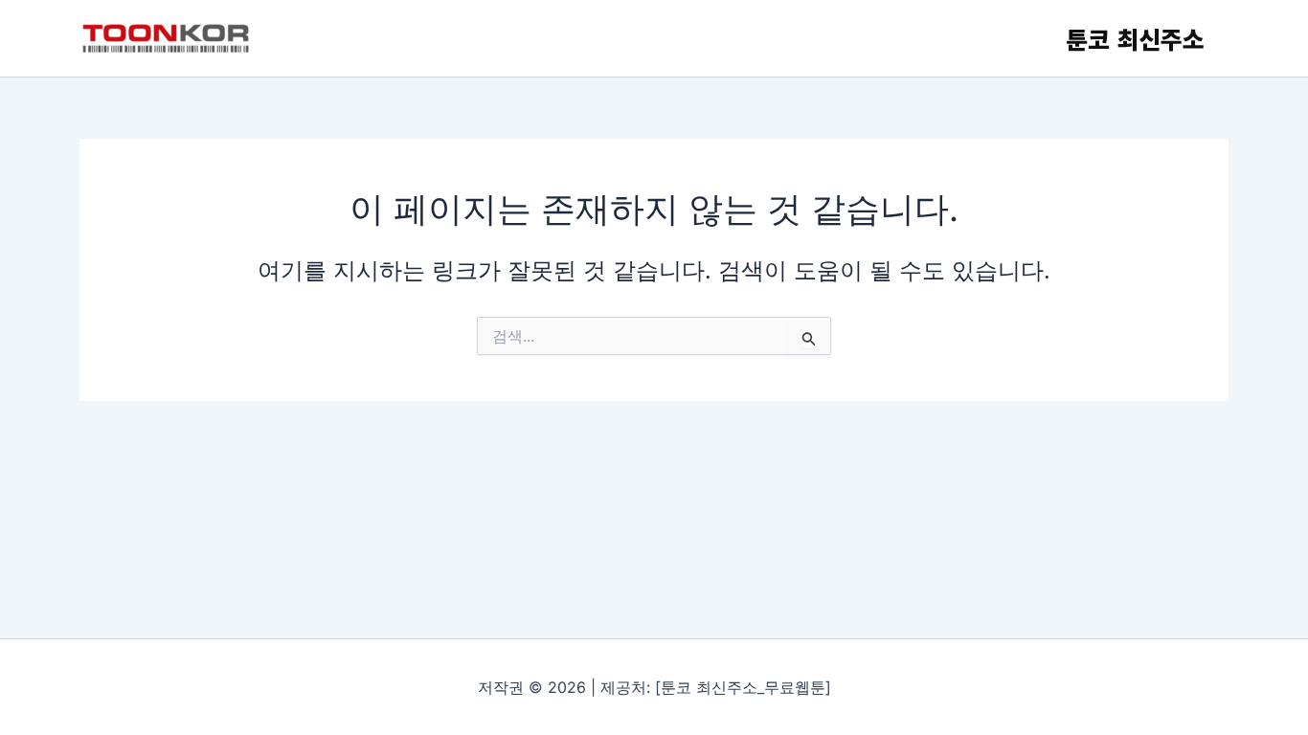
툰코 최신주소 (1135, 38)
